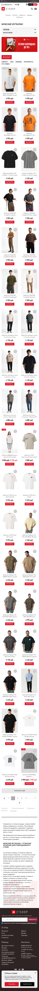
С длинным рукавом (17, 808)
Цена (11, 62)
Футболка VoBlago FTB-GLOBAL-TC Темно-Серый (9, 174)
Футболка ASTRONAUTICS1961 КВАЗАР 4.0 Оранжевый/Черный (29, 134)
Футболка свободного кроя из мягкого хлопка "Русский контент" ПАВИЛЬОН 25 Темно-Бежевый (10, 376)
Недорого (5, 808)
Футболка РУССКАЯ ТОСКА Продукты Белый (29, 735)
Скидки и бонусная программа (8, 963)
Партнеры (24, 935)
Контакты (5, 950)
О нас (3, 933)
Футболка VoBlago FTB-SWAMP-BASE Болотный (10, 576)
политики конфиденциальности (29, 923)
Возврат (4, 948)
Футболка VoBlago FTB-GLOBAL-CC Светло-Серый (29, 174)
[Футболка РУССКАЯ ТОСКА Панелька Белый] (10, 760)
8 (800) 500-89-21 (7, 4)
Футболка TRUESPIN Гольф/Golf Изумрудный (10, 296)
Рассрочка (5, 937)
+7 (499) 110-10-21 (27, 949)
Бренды (23, 933)
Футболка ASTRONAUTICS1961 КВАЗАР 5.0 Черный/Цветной (10, 134)
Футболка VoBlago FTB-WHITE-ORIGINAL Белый (10, 94)
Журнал (23, 931)
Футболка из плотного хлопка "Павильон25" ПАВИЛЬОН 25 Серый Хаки (9, 416)
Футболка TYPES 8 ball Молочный (9, 536)
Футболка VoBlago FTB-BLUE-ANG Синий (29, 695)
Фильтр (7, 57)
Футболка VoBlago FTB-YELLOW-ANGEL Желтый (29, 536)
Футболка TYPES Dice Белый (29, 496)
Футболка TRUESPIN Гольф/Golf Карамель (9, 256)
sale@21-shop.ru (26, 953)
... (30, 798)
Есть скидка (6, 64)
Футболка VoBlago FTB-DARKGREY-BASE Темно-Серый (9, 696)
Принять (11, 984)
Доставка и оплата (8, 945)
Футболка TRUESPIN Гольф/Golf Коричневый (29, 256)
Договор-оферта (7, 960)
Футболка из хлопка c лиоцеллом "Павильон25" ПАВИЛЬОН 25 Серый (29, 416)
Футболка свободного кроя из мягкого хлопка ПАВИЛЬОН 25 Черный (29, 376)
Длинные (4, 810)
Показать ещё (19, 790)
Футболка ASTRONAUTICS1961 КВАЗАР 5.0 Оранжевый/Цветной (29, 94)
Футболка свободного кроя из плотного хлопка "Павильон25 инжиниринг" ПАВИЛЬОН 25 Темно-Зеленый (29, 336)
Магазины (5, 931)
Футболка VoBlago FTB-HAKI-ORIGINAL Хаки (29, 616)
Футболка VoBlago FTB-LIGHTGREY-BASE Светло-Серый (9, 616)
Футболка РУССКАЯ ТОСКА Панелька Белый (9, 775)
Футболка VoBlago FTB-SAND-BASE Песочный (29, 576)
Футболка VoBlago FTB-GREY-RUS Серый (10, 655)
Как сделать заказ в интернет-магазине (8, 953)
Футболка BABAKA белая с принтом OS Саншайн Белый (9, 456)
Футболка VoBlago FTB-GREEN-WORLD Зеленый (29, 655)
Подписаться (32, 919)
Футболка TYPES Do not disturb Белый (10, 496)
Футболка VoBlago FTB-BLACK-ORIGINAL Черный (9, 735)
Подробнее (27, 984)
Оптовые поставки (7, 935)
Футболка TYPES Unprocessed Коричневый (29, 456)
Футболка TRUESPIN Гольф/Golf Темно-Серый (29, 214)
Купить (9, 102)
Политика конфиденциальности (8, 957)
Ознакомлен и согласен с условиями (20, 923)
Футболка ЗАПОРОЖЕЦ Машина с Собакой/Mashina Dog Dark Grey (29, 775)
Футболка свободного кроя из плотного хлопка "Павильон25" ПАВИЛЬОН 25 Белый (10, 336)
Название (18, 62)
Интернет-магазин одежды (11, 886)
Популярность (28, 62)
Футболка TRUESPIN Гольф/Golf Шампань (29, 296)
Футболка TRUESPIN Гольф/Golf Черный (10, 214)
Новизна (4, 62)
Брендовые (31, 808)
